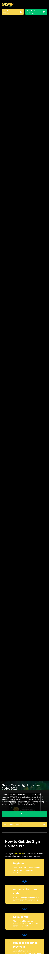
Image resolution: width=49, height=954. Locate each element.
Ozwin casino (19, 854)
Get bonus (24, 814)
